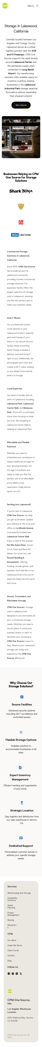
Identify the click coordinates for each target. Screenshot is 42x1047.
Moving (10, 920)
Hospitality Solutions (12, 899)
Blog (9, 960)
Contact (11, 955)
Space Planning (11, 906)
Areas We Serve (14, 945)
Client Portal (13, 950)
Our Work (11, 940)
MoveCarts (11, 926)
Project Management (13, 914)
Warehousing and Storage (19, 893)
